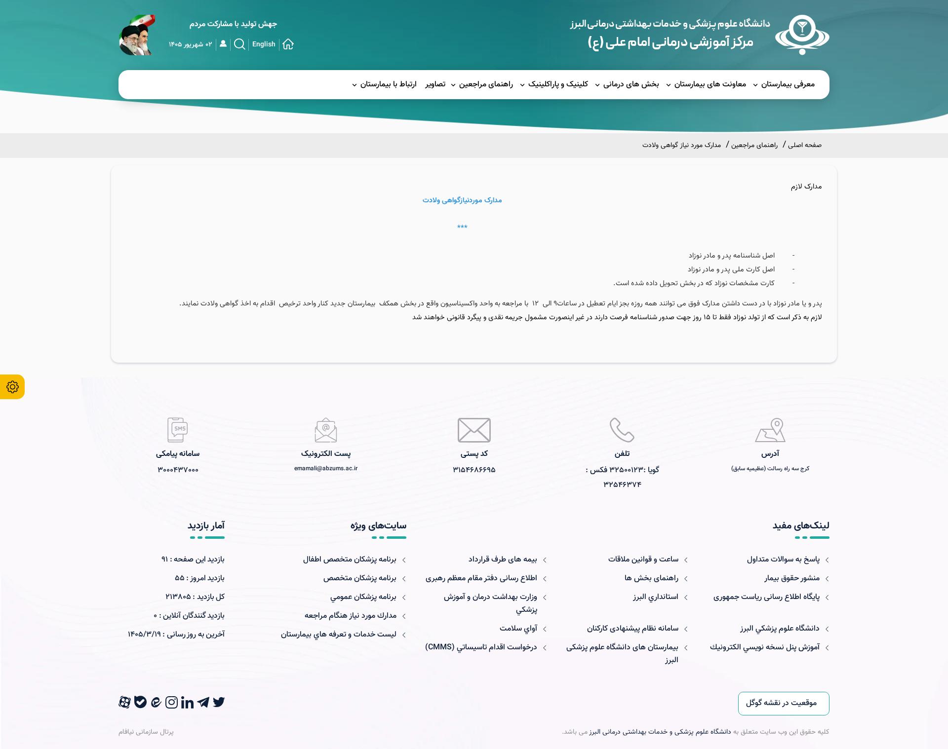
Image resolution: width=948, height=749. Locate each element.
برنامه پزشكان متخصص (359, 578)
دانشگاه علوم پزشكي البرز (780, 629)
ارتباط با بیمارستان (388, 84)
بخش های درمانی (631, 84)
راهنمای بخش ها (651, 578)
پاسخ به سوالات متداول (783, 560)
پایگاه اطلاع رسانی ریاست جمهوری (766, 597)
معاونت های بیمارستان (710, 84)
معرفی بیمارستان (788, 84)
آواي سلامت (518, 629)
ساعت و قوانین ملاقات (643, 560)
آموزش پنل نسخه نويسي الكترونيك (765, 647)
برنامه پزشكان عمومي (363, 597)
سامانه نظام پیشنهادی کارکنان (632, 629)
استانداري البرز (655, 597)
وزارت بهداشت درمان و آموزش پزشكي (490, 603)
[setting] (12, 386)
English (264, 44)
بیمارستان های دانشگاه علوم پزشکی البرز (622, 654)
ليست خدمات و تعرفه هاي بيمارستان (338, 635)
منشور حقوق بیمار (792, 578)
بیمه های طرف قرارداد (503, 560)
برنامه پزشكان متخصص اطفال (349, 560)
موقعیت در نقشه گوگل (781, 703)
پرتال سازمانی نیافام (146, 732)
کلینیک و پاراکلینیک (558, 84)
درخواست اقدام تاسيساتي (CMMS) (481, 647)
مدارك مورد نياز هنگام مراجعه (350, 616)
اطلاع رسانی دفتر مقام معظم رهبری (481, 578)
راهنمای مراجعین (486, 84)
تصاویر (435, 84)
